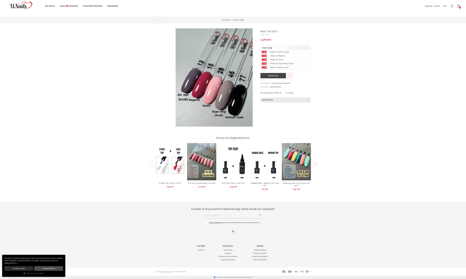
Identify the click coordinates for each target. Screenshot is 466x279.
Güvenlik (228, 253)
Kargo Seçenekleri (228, 260)
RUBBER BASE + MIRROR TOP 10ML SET (265, 184)
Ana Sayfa (50, 6)
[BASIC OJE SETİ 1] (214, 77)
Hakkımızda (112, 6)
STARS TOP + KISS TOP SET (170, 183)
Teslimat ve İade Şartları (227, 256)
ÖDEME (259, 246)
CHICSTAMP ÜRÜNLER (92, 6)
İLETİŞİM (201, 246)
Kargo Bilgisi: (265, 83)
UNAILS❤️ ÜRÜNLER (69, 6)
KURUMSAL (228, 246)
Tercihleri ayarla (19, 268)
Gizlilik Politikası (260, 250)
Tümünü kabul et (48, 268)
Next (315, 163)
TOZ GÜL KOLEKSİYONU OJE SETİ (202, 183)
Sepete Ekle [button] (273, 76)
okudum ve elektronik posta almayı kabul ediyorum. (234, 222)
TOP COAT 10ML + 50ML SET (233, 183)
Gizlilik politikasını (215, 222)
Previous (150, 163)
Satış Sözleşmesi (260, 260)
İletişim (201, 250)
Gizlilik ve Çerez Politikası (34, 273)
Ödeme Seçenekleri (260, 256)
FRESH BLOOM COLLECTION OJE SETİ (296, 184)
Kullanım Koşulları (260, 253)
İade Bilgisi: (264, 87)
